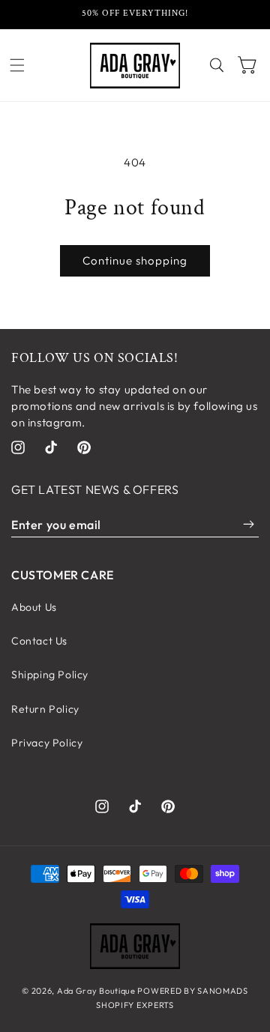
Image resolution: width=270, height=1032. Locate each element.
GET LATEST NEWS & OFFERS (94, 489)
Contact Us (39, 641)
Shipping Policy (49, 674)
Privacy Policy (46, 742)
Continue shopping (135, 260)
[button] (17, 65)
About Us (34, 607)
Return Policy (45, 709)
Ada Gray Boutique (96, 991)
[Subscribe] (248, 524)
